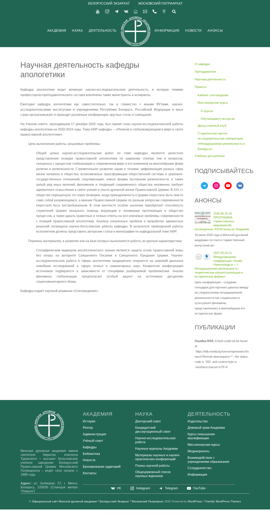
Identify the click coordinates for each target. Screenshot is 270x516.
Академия (56, 30)
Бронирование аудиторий (102, 466)
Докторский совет (148, 421)
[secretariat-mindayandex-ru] (145, 11)
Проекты (201, 86)
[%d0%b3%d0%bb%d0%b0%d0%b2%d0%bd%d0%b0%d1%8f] (136, 11)
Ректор (88, 427)
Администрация (94, 434)
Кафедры (90, 447)
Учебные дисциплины (210, 156)
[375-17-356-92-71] (155, 11)
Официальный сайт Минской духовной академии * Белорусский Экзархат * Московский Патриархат (98, 501)
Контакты (89, 473)
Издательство (198, 421)
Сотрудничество (199, 468)
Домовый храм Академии (206, 427)
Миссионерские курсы (213, 102)
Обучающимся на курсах (218, 118)
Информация (167, 30)
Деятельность (103, 30)
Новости (193, 30)
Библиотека (91, 453)
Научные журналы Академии (156, 448)
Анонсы (215, 30)
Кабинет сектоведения (213, 95)
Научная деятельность (210, 79)
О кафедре (202, 64)
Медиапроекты (199, 451)
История (89, 421)
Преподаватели (205, 71)
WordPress (195, 501)
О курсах (207, 111)
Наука (77, 30)
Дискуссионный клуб (212, 125)
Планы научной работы (152, 465)
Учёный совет (93, 440)
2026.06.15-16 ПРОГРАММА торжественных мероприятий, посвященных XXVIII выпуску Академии (222, 221)
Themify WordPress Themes (222, 501)
